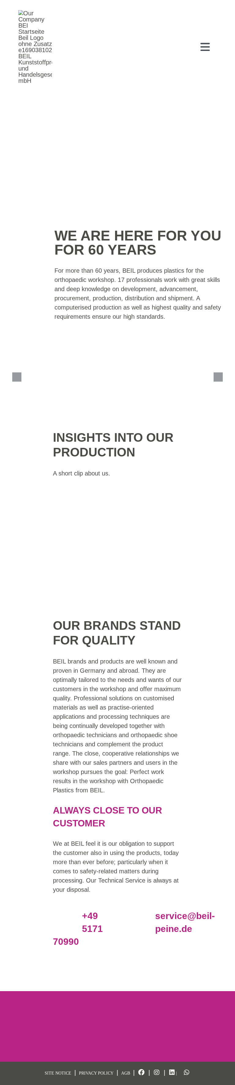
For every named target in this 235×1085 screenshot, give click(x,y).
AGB (125, 1073)
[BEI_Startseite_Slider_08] (188, 377)
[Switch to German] (190, 5)
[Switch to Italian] (213, 5)
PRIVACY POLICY (96, 1073)
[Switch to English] (202, 5)
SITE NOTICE (58, 1073)
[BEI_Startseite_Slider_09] (117, 377)
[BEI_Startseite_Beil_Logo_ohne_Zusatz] (35, 13)
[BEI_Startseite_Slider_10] (47, 377)
